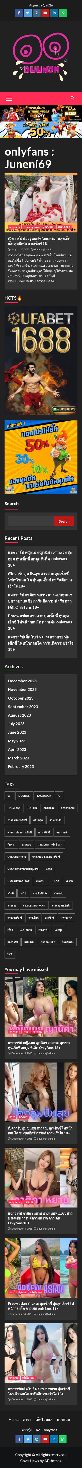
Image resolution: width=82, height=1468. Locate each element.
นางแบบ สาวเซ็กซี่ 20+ (50, 844)
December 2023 (22, 680)
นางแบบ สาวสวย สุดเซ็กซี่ (46, 856)
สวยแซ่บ (58, 893)
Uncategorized (32, 227)
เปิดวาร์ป (43, 929)
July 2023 (16, 723)
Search (12, 503)
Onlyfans (14, 807)
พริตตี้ (11, 893)
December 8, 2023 (21, 1053)
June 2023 (17, 732)
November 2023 (22, 689)
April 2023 (17, 749)
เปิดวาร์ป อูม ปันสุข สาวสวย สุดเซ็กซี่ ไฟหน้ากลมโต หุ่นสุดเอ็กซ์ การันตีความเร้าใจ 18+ (40, 579)
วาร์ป (23, 893)
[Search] (72, 98)
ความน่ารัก (55, 820)
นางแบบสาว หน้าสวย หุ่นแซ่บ (23, 868)
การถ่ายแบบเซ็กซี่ (17, 820)
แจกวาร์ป (13, 942)
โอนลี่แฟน (68, 942)
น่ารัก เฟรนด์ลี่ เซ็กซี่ (18, 881)
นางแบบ (49, 227)
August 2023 (19, 715)
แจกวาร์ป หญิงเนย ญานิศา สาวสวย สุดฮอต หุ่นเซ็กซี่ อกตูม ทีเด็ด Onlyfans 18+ (40, 558)
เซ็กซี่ (10, 929)
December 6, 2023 (21, 1228)
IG (59, 795)
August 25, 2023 (20, 249)
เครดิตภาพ (66, 917)
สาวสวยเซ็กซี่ (15, 917)
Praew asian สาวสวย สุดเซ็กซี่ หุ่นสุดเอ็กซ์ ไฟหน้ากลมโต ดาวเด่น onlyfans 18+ (40, 622)
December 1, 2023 (21, 1399)
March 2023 (18, 758)
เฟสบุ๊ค (58, 929)
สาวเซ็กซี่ (33, 917)
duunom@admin (43, 249)
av (10, 1292)
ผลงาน (69, 881)
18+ (10, 795)
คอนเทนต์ (61, 832)
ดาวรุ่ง (26, 1429)
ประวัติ (55, 881)
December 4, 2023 (21, 1313)
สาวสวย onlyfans (34, 905)
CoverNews (29, 1460)
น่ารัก (49, 868)
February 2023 (21, 766)
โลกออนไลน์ (48, 942)
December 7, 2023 (21, 1138)
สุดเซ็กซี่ (49, 917)
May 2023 (16, 740)
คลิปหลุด (38, 820)
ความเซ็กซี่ (44, 832)
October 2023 (20, 698)
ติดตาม (11, 844)
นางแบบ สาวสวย (17, 856)
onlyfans (14, 227)
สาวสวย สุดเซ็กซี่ (60, 905)
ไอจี (10, 954)
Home (13, 1419)
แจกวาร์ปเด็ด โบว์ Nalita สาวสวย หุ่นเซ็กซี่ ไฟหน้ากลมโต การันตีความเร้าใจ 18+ (41, 643)
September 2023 (23, 706)
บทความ (40, 881)
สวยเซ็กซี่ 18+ (40, 893)
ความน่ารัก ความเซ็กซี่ (20, 832)
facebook (44, 795)
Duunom (24, 795)
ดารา (26, 1031)
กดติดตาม (49, 807)
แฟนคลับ (29, 942)
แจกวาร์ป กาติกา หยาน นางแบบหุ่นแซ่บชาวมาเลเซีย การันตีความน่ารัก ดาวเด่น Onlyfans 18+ (40, 601)
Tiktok (32, 807)
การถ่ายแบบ (67, 807)
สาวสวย (12, 905)
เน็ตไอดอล (64, 227)
